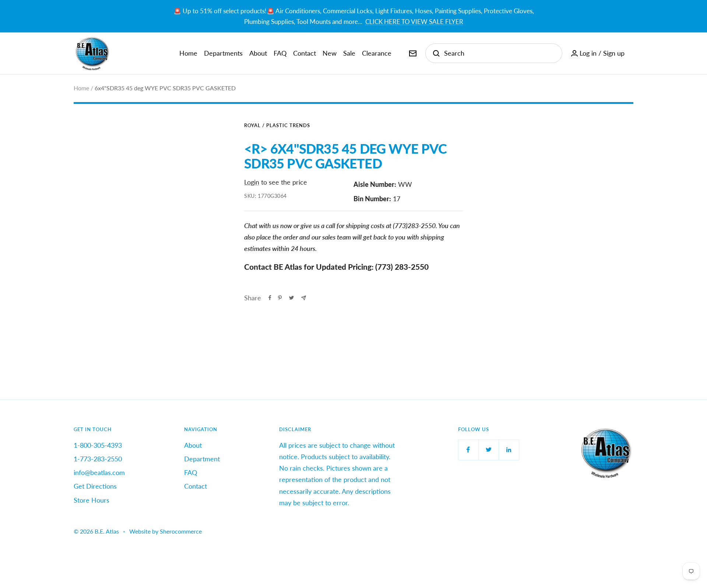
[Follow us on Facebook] (468, 450)
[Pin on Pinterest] (280, 297)
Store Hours (91, 500)
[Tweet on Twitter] (291, 297)
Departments (223, 53)
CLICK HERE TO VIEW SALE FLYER (414, 21)
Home (188, 53)
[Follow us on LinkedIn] (509, 450)
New (330, 53)
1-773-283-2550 (98, 459)
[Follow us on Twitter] (488, 450)
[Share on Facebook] (269, 297)
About (258, 53)
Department (202, 459)
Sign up (614, 53)
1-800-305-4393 (98, 445)
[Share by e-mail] (303, 298)
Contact (304, 53)
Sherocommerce (181, 531)
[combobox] (499, 53)
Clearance (376, 53)
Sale (349, 53)
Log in (588, 53)
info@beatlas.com (99, 472)
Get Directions (95, 486)
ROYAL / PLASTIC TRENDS (277, 125)
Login (251, 182)
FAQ (280, 53)
